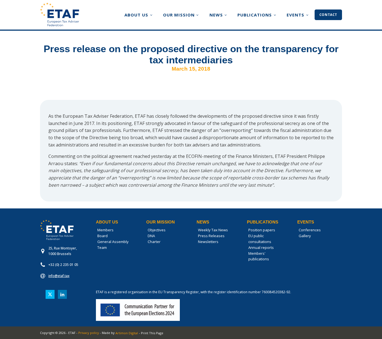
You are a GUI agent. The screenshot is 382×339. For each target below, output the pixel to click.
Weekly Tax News (213, 229)
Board (102, 235)
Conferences (310, 229)
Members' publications (258, 256)
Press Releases (211, 235)
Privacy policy (88, 333)
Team (102, 247)
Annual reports (261, 247)
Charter (154, 241)
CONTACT (328, 14)
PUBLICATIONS (254, 15)
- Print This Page (151, 333)
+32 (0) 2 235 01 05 (63, 264)
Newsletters (208, 241)
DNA (151, 235)
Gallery (305, 235)
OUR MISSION (179, 15)
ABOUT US (136, 15)
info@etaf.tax (58, 275)
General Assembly (113, 241)
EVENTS (295, 15)
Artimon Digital (126, 333)
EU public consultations (259, 238)
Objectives (157, 229)
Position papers (261, 229)
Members (105, 229)
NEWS (216, 15)
